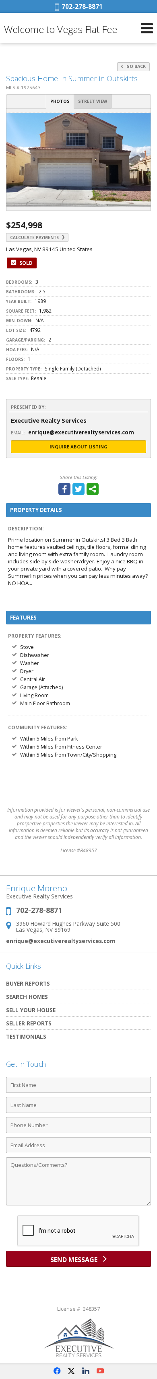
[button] (143, 120)
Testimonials (26, 1036)
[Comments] (78, 1205)
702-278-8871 (81, 6)
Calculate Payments (35, 237)
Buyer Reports (28, 983)
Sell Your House (31, 1010)
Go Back (135, 66)
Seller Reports (29, 1023)
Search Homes (27, 996)
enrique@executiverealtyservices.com (61, 941)
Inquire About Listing (78, 447)
